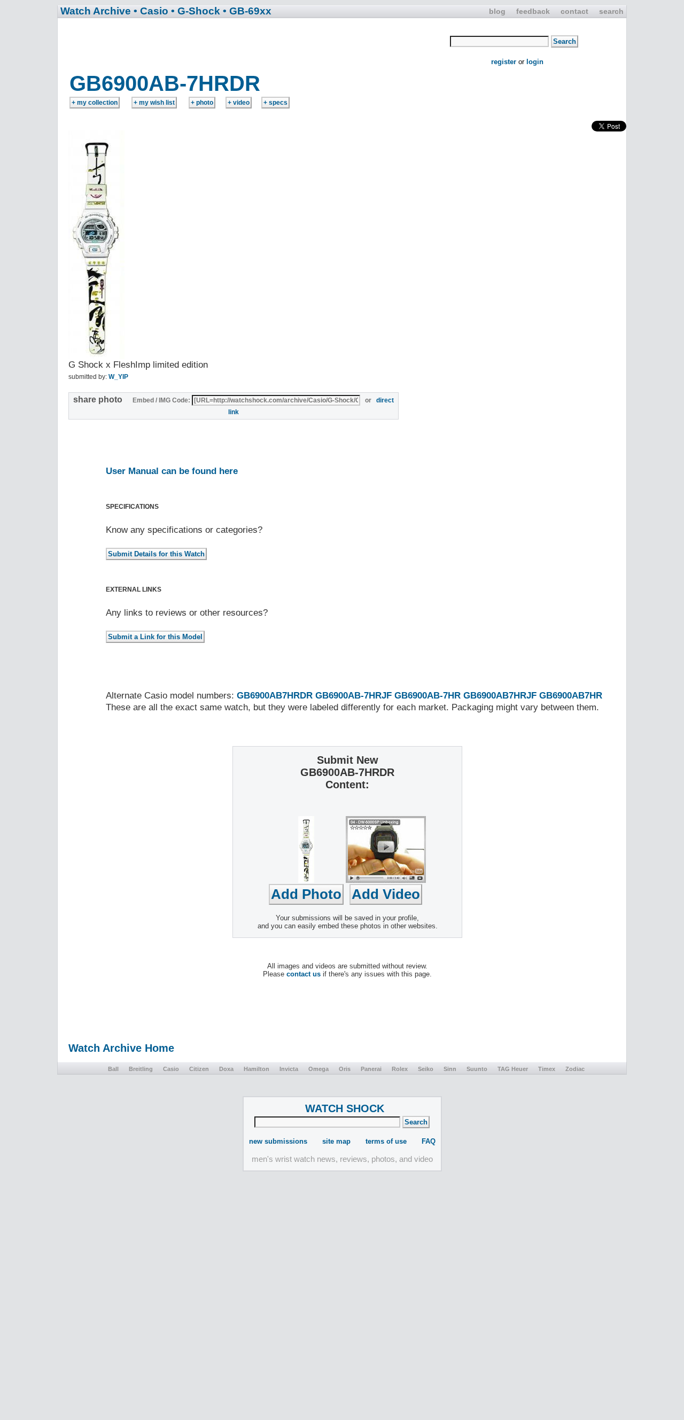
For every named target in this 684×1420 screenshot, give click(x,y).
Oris (345, 1069)
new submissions (278, 1141)
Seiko (425, 1069)
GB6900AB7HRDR (275, 695)
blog (497, 11)
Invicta (288, 1069)
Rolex (400, 1069)
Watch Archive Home (121, 1048)
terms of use (386, 1141)
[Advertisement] (254, 44)
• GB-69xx (247, 11)
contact (574, 11)
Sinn (450, 1069)
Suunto (477, 1069)
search (611, 11)
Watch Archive (95, 11)
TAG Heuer (513, 1069)
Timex (546, 1069)
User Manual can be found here (172, 471)
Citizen (199, 1069)
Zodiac (575, 1069)
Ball (113, 1069)
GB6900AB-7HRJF (353, 695)
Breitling (141, 1069)
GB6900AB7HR (570, 695)
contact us (303, 974)
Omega (318, 1069)
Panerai (371, 1069)
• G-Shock (195, 11)
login (534, 62)
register (503, 62)
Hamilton (256, 1069)
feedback (533, 11)
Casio (171, 1069)
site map (336, 1141)
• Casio (151, 11)
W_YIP (118, 377)
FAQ (429, 1141)
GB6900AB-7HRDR (164, 83)
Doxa (226, 1069)
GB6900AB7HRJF (500, 695)
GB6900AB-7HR (427, 695)
